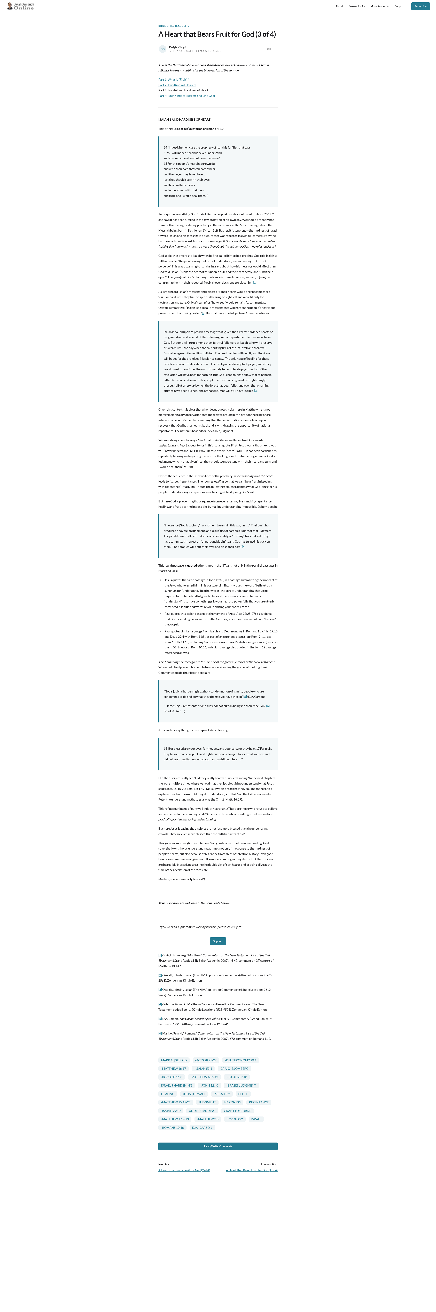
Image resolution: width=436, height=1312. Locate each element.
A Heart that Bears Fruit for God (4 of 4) (252, 1170)
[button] (274, 49)
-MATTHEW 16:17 (173, 1068)
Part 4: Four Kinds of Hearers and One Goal (186, 95)
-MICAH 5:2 (222, 1094)
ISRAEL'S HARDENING (176, 1085)
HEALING (167, 1094)
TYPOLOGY (235, 1119)
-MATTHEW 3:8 (208, 1119)
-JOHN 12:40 (209, 1085)
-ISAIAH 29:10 (171, 1111)
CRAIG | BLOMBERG (234, 1068)
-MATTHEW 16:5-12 (204, 1077)
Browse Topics (356, 6)
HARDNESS (232, 1102)
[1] (254, 282)
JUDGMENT (207, 1102)
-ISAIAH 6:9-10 (237, 1077)
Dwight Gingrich (178, 47)
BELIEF (243, 1094)
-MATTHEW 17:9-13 (175, 1119)
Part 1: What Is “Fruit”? (173, 79)
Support (399, 6)
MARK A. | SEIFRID (174, 1060)
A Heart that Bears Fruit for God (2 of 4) (184, 1170)
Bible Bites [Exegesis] (174, 26)
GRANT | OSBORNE (237, 1111)
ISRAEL (256, 1119)
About (339, 6)
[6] (268, 706)
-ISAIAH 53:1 (203, 1068)
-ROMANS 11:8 (171, 1077)
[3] (256, 391)
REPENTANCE (259, 1102)
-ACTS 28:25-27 (205, 1060)
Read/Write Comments (218, 1146)
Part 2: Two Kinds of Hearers (177, 85)
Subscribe (421, 6)
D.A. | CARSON (202, 1127)
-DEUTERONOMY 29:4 (240, 1060)
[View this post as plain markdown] (268, 49)
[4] (243, 547)
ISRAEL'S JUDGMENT (241, 1085)
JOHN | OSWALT (194, 1094)
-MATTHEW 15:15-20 (175, 1102)
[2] (203, 313)
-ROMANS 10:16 (172, 1127)
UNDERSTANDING (202, 1111)
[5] (245, 696)
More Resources (380, 6)
